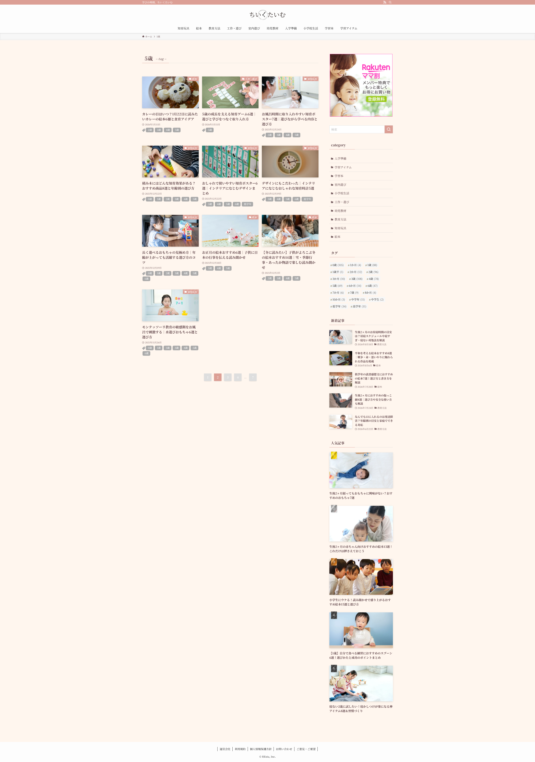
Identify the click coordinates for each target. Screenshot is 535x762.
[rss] (384, 2)
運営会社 (225, 749)
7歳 (354, 292)
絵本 (337, 236)
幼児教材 (340, 211)
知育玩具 (340, 228)
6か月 (355, 286)
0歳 (150, 199)
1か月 (355, 265)
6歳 (237, 204)
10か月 (338, 299)
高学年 (359, 306)
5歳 (177, 129)
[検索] (390, 2)
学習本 (339, 176)
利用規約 (240, 749)
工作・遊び (342, 202)
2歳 (150, 129)
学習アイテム (343, 167)
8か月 (370, 292)
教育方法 (340, 219)
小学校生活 (342, 193)
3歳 (159, 129)
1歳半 (337, 272)
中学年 (358, 299)
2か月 (356, 272)
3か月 (338, 279)
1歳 (159, 199)
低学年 (247, 204)
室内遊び (340, 184)
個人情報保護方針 (261, 749)
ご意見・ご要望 (306, 749)
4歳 (168, 129)
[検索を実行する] (389, 129)
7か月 (338, 292)
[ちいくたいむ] (267, 15)
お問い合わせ (284, 749)
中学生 (377, 299)
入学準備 (340, 158)
